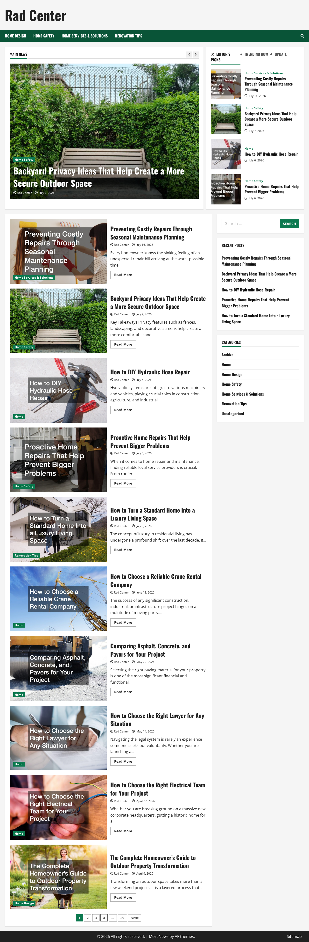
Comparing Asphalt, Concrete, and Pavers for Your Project (58, 668)
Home (249, 148)
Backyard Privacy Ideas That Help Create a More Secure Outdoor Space (98, 176)
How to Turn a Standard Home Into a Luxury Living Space (58, 529)
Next (135, 917)
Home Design (15, 36)
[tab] (225, 57)
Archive (227, 354)
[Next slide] (196, 54)
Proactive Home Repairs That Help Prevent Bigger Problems (226, 189)
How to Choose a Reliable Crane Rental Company (58, 598)
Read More (125, 275)
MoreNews (159, 936)
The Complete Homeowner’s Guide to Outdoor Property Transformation (58, 877)
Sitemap (294, 936)
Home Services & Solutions (85, 36)
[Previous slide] (189, 54)
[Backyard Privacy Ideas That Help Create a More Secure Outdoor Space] (104, 131)
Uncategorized (233, 413)
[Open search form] (302, 36)
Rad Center (35, 15)
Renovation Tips (128, 36)
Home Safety (43, 36)
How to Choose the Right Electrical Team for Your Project (58, 807)
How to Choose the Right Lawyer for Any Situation (58, 738)
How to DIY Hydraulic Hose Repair (226, 154)
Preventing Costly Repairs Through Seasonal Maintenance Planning (226, 84)
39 (122, 917)
